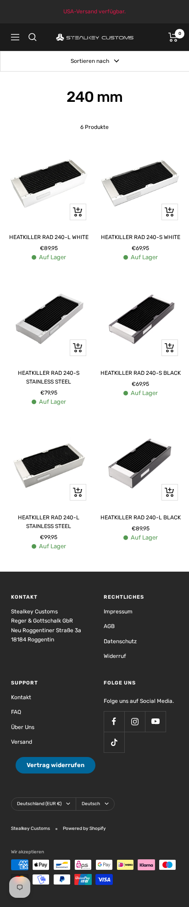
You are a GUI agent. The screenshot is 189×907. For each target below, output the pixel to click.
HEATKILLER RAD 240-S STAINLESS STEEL (48, 377)
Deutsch (91, 804)
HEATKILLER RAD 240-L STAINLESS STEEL (48, 521)
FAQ (16, 712)
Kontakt (21, 697)
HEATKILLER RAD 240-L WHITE (49, 237)
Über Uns (22, 727)
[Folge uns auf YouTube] (155, 721)
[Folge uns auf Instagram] (134, 721)
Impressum (118, 611)
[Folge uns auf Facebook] (114, 721)
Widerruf (115, 656)
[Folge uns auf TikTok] (114, 742)
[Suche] (32, 37)
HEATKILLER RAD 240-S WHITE (140, 237)
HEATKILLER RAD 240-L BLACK (140, 517)
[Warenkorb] (173, 37)
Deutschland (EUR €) (39, 804)
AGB (109, 626)
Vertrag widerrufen (55, 765)
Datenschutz (120, 641)
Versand (21, 742)
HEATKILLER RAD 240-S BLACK (140, 373)
